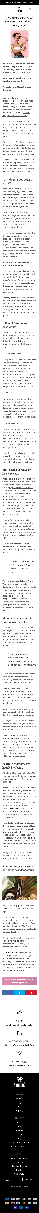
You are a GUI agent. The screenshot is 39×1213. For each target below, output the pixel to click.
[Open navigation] (4, 9)
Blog (19, 1102)
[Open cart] (34, 9)
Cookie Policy (19, 1174)
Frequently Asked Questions (19, 1142)
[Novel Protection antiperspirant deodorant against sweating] (19, 888)
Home (19, 1122)
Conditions (19, 1162)
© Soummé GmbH (19, 1186)
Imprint (19, 1170)
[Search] (30, 9)
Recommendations (19, 1146)
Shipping (19, 1110)
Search (19, 1098)
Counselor (19, 1130)
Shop (19, 1126)
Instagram (14, 1179)
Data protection (19, 1166)
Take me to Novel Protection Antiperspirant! (19, 981)
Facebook (28, 1179)
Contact (19, 1106)
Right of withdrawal (19, 1158)
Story (19, 1134)
